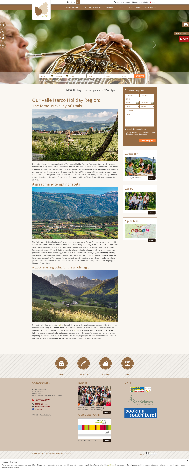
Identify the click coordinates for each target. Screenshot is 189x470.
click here (111, 465)
